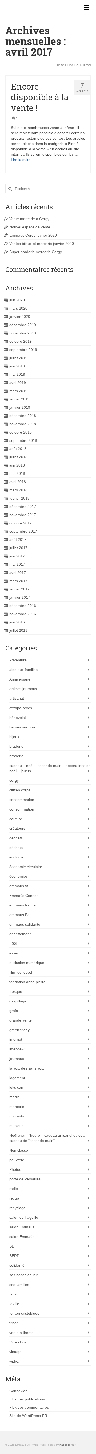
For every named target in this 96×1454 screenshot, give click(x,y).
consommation (21, 799)
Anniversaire (19, 679)
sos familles (19, 1284)
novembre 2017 (22, 515)
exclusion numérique (26, 963)
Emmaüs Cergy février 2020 (33, 235)
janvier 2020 (19, 316)
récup (14, 1198)
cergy (14, 780)
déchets (16, 838)
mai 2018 (17, 473)
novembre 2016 (22, 614)
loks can (16, 1087)
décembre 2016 (22, 606)
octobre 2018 (20, 432)
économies (18, 876)
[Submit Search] (9, 188)
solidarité (17, 1265)
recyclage (17, 1208)
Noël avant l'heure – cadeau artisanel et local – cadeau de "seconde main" (49, 1138)
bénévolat (17, 717)
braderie (16, 746)
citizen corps (19, 790)
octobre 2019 (20, 341)
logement (17, 1078)
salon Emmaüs (21, 1227)
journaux (16, 1058)
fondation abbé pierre (27, 982)
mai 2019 (17, 374)
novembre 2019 (22, 333)
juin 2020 (17, 300)
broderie (16, 756)
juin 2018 (17, 465)
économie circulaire (25, 867)
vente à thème (21, 1332)
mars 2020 (18, 308)
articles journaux (23, 689)
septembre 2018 (23, 440)
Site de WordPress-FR (28, 1416)
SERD (14, 1256)
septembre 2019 (23, 349)
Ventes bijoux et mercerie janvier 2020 (41, 243)
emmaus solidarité (24, 924)
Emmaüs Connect (24, 895)
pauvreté (16, 1160)
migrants (16, 1116)
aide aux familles (23, 669)
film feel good (20, 972)
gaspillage (17, 1001)
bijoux (14, 737)
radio (13, 1188)
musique (16, 1126)
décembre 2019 (22, 325)
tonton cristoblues (24, 1313)
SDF (13, 1246)
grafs (13, 1011)
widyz (14, 1361)
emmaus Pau (20, 915)
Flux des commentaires (29, 1407)
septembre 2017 (23, 531)
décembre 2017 (22, 506)
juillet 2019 (18, 358)
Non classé (18, 1150)
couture (15, 819)
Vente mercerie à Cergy (29, 219)
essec (14, 953)
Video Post (18, 1342)
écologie (16, 857)
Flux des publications (27, 1399)
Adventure (18, 660)
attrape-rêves (20, 708)
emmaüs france (22, 905)
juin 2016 (17, 622)
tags (13, 1294)
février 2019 (19, 399)
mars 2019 (18, 391)
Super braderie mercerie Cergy (35, 252)
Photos (15, 1169)
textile (14, 1304)
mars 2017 (18, 581)
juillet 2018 (18, 457)
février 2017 (19, 589)
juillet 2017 (18, 548)
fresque (15, 991)
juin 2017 (17, 556)
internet (15, 1039)
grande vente (20, 1020)
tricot (13, 1323)
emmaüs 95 (19, 886)
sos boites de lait (23, 1275)
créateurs (17, 828)
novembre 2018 (22, 424)
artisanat (16, 698)
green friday (19, 1030)
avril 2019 (17, 382)
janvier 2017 (19, 597)
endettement (20, 934)
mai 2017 (17, 564)
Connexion (18, 1391)
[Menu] (86, 8)
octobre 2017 (20, 523)
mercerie (16, 1106)
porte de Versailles (25, 1179)
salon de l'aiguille (23, 1217)
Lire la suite (20, 159)
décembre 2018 (22, 416)
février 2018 (19, 498)
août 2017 (17, 539)
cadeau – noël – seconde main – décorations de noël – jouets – (50, 768)
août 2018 (17, 449)
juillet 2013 (18, 630)
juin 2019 (17, 366)
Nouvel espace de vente (29, 227)
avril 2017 (17, 572)
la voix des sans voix (26, 1068)
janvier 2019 (19, 407)
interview (16, 1049)
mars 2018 (18, 490)
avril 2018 (17, 482)
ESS (13, 943)
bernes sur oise (22, 727)
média (14, 1097)
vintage (15, 1352)
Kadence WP (67, 1444)
